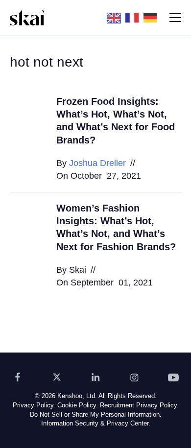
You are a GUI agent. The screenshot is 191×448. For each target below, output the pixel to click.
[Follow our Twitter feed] (57, 377)
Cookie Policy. (77, 405)
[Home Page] (27, 17)
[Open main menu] (175, 17)
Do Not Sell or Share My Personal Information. (96, 414)
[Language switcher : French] (134, 17)
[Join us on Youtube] (173, 377)
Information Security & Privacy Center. (95, 423)
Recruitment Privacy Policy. (139, 405)
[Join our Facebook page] (17, 377)
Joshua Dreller (97, 163)
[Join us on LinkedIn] (95, 377)
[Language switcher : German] (152, 17)
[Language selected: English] (134, 18)
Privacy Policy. (34, 405)
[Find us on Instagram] (135, 377)
